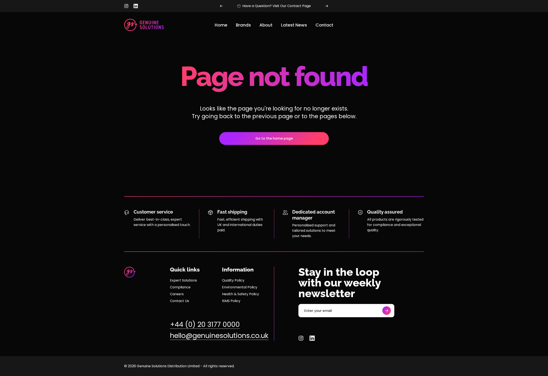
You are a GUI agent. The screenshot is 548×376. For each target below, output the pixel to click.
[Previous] (221, 6)
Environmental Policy (239, 287)
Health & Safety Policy (240, 294)
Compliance (180, 287)
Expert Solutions (183, 280)
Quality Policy (233, 280)
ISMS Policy (231, 301)
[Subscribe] (386, 310)
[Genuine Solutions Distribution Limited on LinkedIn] (136, 6)
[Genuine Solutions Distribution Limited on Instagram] (126, 6)
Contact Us (179, 301)
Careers (177, 294)
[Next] (326, 6)
